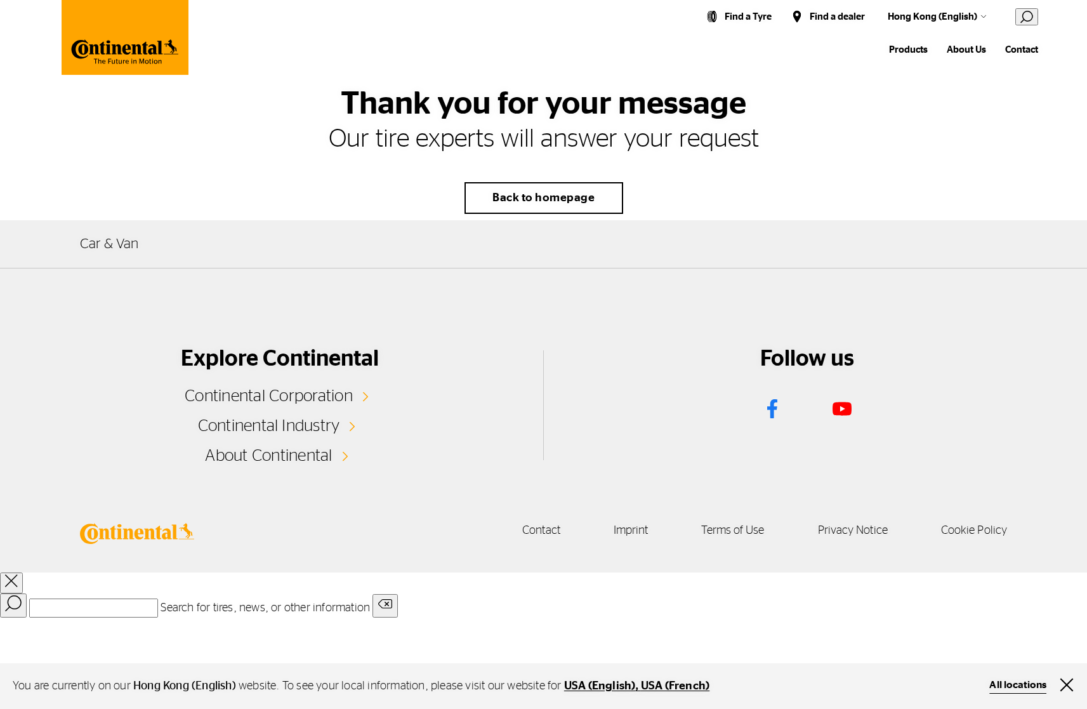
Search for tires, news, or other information (265, 608)
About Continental (268, 455)
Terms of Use (732, 530)
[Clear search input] (385, 606)
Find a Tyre (748, 17)
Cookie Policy (974, 530)
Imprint (631, 530)
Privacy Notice (853, 530)
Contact (1021, 50)
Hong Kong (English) (932, 17)
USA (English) (600, 686)
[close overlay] (11, 583)
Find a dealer (837, 17)
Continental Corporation (269, 396)
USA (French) (675, 686)
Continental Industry (269, 426)
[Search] (13, 605)
